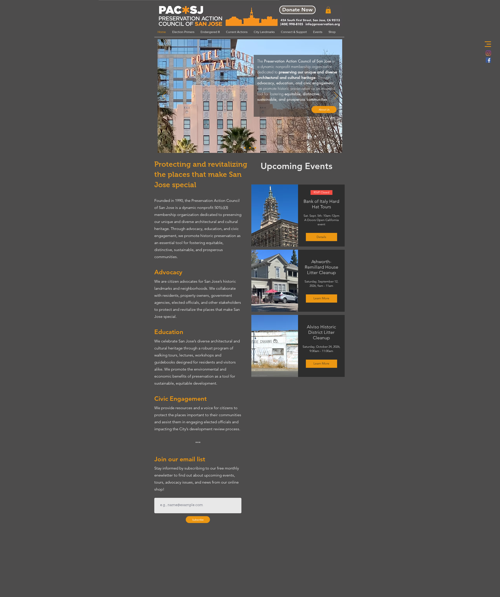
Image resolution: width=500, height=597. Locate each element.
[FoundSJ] (250, 148)
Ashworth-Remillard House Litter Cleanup (321, 267)
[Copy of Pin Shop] (255, 148)
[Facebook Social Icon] (488, 60)
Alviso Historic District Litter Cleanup (321, 332)
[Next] (336, 96)
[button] (488, 44)
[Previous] (164, 96)
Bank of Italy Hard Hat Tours (321, 204)
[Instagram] (488, 53)
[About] (245, 148)
